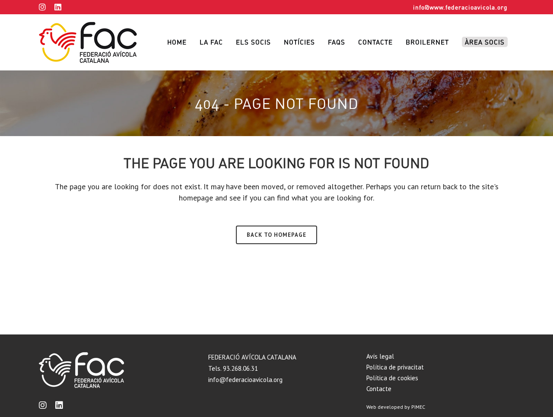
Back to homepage (276, 235)
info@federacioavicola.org (245, 380)
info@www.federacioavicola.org (460, 7)
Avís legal (380, 356)
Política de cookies (392, 378)
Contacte (378, 389)
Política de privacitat (395, 367)
